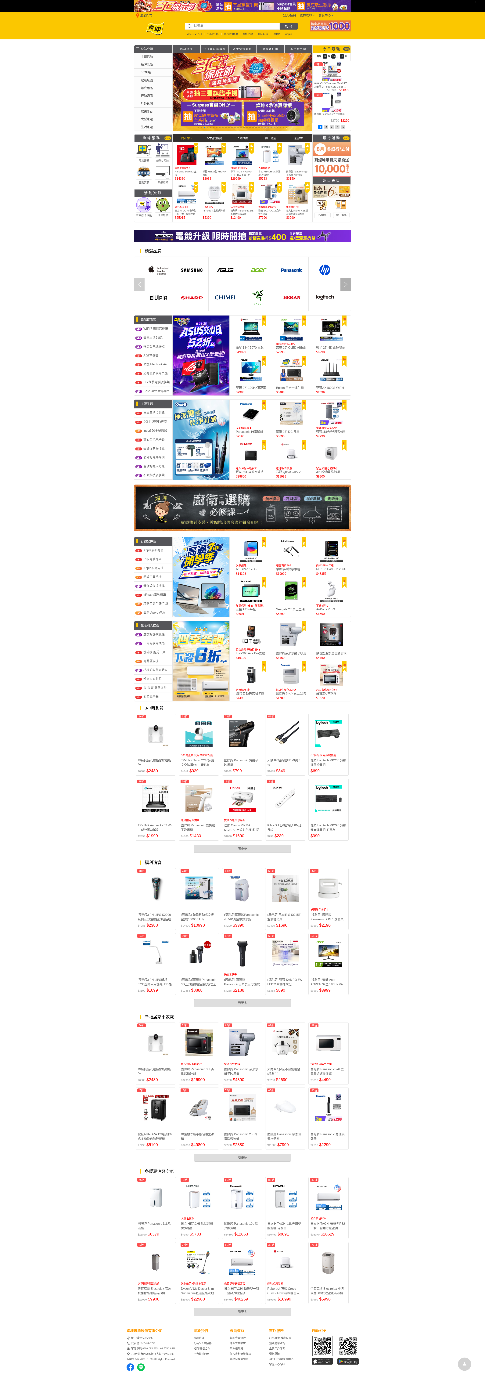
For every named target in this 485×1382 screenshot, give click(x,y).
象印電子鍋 (151, 696)
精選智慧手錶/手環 (155, 603)
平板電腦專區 (152, 559)
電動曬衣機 (151, 661)
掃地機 (277, 34)
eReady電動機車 (154, 594)
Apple (288, 34)
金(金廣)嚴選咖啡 (155, 687)
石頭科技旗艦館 (154, 475)
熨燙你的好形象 (154, 448)
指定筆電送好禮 (154, 346)
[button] (198, 127)
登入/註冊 (289, 15)
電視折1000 (231, 34)
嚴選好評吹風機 (154, 634)
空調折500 (213, 34)
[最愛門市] (136, 17)
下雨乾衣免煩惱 (154, 643)
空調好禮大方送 (154, 466)
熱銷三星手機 (152, 577)
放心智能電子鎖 (154, 439)
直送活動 (247, 34)
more (346, 49)
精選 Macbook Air (155, 364)
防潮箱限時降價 (154, 457)
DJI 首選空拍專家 (155, 421)
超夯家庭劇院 (152, 678)
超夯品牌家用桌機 (155, 373)
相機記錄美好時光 (155, 670)
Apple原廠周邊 (153, 568)
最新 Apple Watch (155, 612)
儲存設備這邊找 (154, 585)
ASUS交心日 (194, 34)
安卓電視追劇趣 (154, 412)
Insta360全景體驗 (155, 430)
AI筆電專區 (150, 355)
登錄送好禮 (270, 49)
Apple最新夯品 (153, 550)
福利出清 (186, 49)
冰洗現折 (262, 34)
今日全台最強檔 (214, 49)
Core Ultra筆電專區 (156, 391)
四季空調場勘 (242, 49)
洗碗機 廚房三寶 (154, 652)
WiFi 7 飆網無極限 (155, 328)
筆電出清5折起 (153, 337)
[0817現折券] (330, 30)
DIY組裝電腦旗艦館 (156, 382)
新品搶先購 (298, 49)
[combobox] (232, 26)
